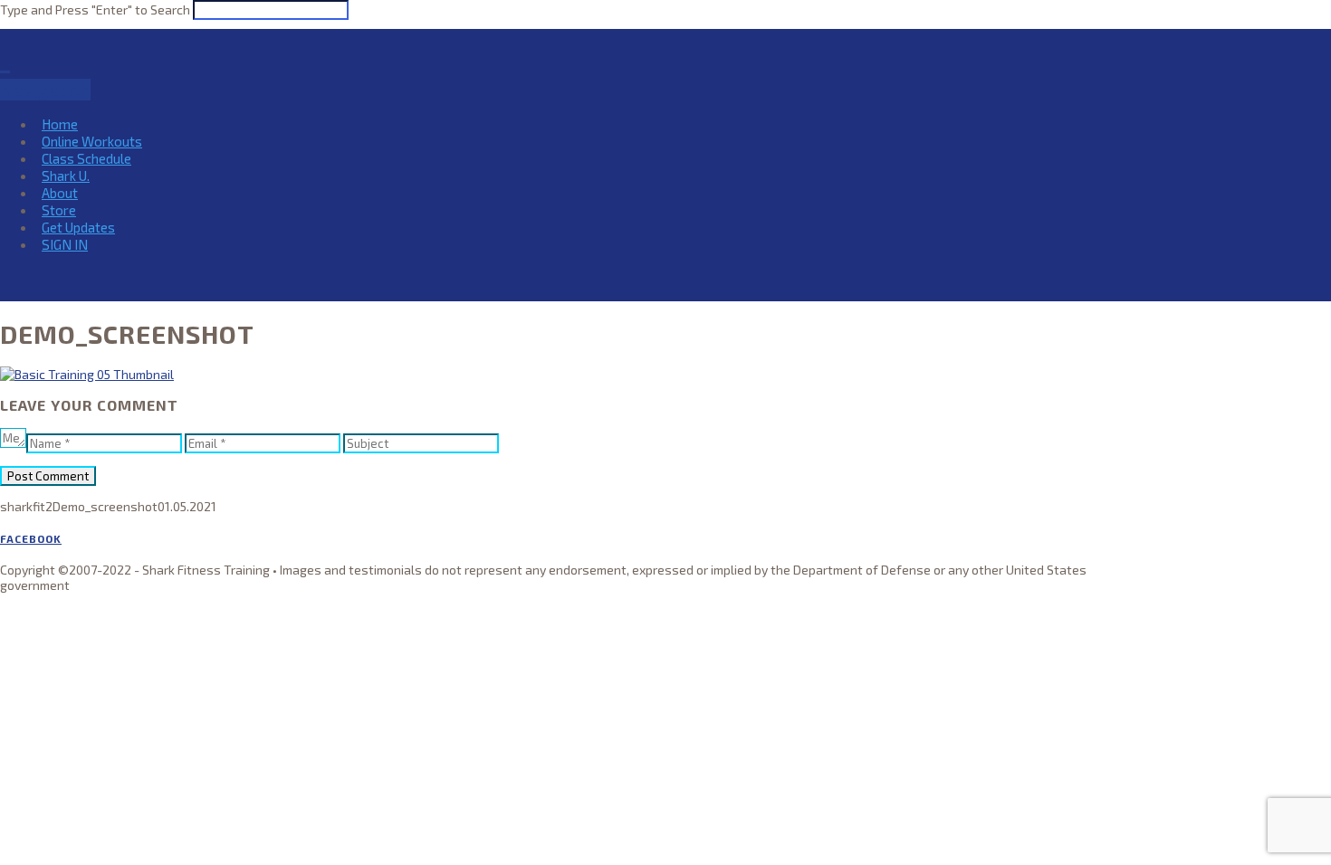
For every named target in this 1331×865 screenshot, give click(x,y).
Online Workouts (92, 141)
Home (60, 124)
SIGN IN (65, 244)
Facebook (31, 538)
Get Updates (78, 227)
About (60, 193)
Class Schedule (86, 158)
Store (59, 210)
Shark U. (66, 175)
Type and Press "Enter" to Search (95, 9)
